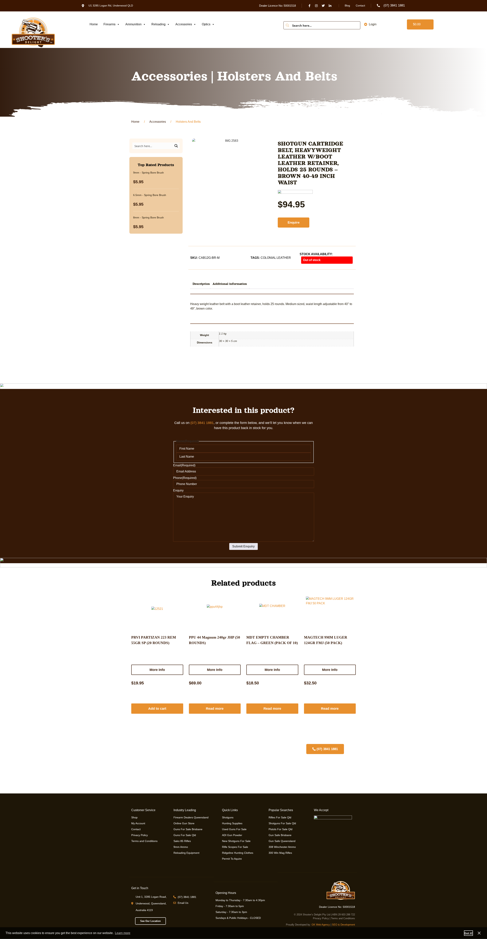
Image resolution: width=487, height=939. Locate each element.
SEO (334, 924)
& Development (346, 924)
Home (94, 24)
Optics (206, 24)
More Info (157, 670)
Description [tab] (201, 284)
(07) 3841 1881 (202, 423)
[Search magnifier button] (287, 25)
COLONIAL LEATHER (276, 257)
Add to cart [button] (157, 708)
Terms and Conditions (343, 918)
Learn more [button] (122, 933)
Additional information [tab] (229, 284)
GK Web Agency (321, 924)
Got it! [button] (468, 933)
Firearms (109, 24)
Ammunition (133, 24)
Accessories (183, 24)
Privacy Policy (321, 918)
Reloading (158, 24)
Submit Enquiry (243, 546)
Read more (215, 708)
